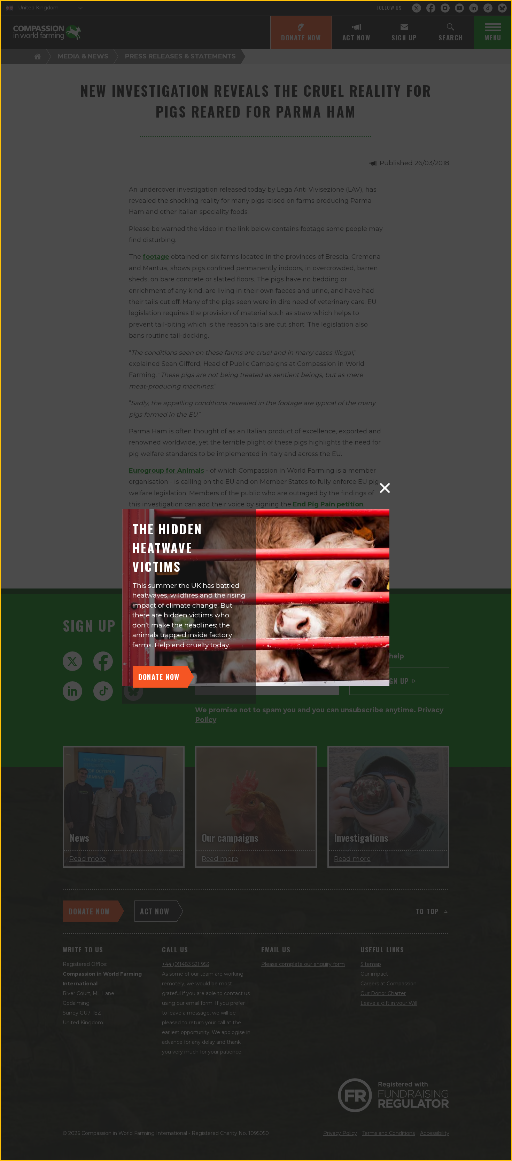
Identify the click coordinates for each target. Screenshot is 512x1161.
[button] (384, 488)
